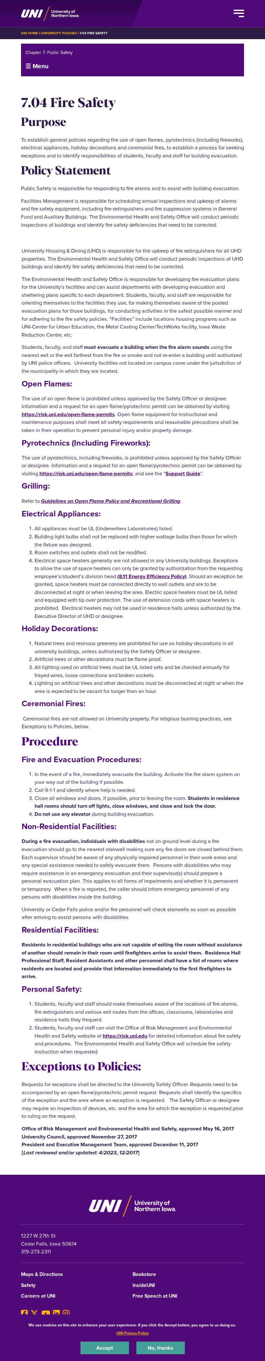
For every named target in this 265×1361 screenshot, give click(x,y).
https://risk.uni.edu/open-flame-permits (68, 414)
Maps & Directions (42, 1274)
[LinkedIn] (56, 1313)
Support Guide (182, 473)
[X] (34, 1313)
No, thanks (160, 1348)
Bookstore (144, 1274)
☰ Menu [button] (37, 65)
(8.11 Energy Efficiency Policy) (151, 576)
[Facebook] (24, 1313)
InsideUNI (143, 1285)
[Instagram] (66, 1313)
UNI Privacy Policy (132, 1333)
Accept (104, 1348)
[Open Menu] (239, 13)
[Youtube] (45, 1313)
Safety (28, 1285)
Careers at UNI (38, 1296)
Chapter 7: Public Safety (49, 52)
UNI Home (29, 33)
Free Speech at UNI (154, 1296)
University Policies (59, 33)
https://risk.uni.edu (125, 1036)
